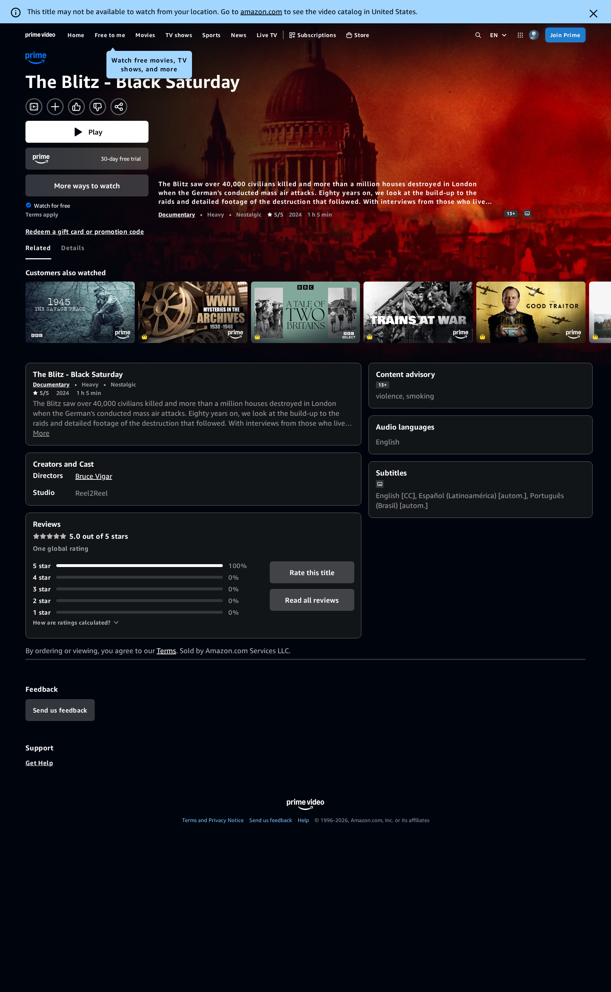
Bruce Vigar (93, 476)
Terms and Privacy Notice (213, 820)
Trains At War (418, 312)
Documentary (176, 214)
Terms (166, 650)
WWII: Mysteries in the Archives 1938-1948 (193, 312)
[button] (87, 132)
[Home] (40, 35)
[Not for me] (97, 106)
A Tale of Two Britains (305, 312)
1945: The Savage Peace (80, 312)
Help (303, 820)
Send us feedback (270, 820)
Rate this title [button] (312, 572)
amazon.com (261, 11)
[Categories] (520, 35)
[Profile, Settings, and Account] (534, 35)
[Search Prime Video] (478, 35)
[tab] (38, 247)
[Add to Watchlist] (55, 106)
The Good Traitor (531, 312)
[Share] (118, 106)
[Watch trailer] (33, 106)
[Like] (76, 106)
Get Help (39, 763)
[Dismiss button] (593, 13)
